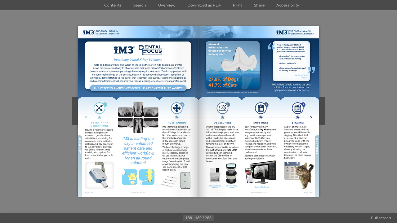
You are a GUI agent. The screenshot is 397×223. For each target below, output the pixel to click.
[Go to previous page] (178, 218)
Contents (113, 5)
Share (259, 5)
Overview (167, 5)
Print (237, 5)
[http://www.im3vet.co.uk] (259, 192)
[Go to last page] (229, 218)
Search (139, 5)
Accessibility (287, 5)
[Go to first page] (168, 218)
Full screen (381, 218)
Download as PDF (204, 5)
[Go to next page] (219, 218)
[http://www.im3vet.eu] (138, 192)
